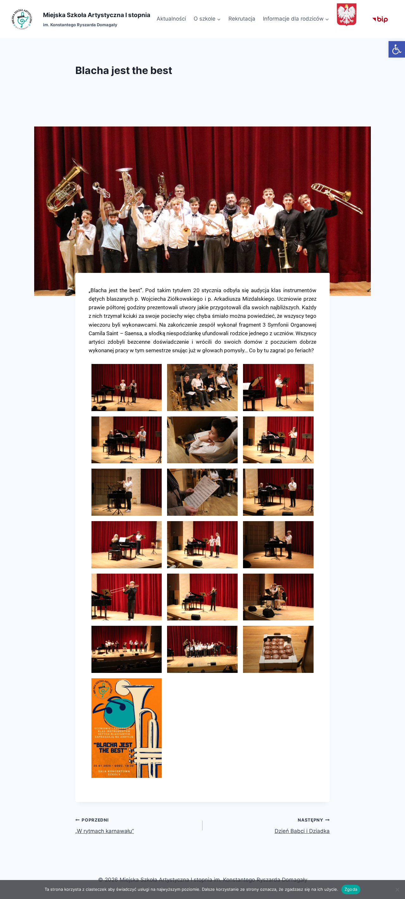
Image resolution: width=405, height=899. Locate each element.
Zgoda (351, 889)
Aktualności (171, 18)
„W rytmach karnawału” (104, 825)
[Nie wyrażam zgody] (397, 889)
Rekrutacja (241, 18)
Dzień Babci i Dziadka (302, 825)
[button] (397, 49)
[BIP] (380, 19)
